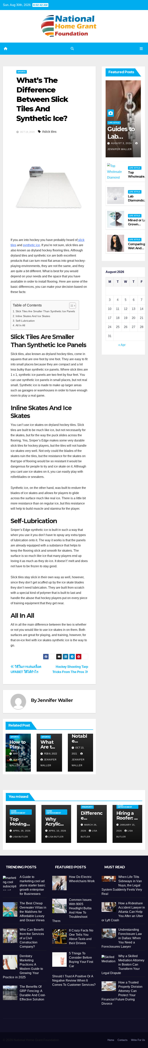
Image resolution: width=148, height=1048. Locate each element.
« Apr (121, 345)
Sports (22, 72)
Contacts (123, 1040)
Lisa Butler (20, 837)
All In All (20, 325)
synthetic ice (31, 245)
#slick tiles (49, 131)
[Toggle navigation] (141, 48)
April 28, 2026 (21, 831)
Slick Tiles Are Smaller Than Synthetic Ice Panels (45, 311)
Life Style (114, 123)
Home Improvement (18, 812)
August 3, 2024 (122, 143)
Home (111, 1040)
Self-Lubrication (25, 320)
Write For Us (138, 1040)
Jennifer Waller (55, 700)
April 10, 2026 (57, 831)
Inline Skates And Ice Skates (33, 316)
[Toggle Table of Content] (70, 305)
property (87, 807)
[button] (72, 48)
